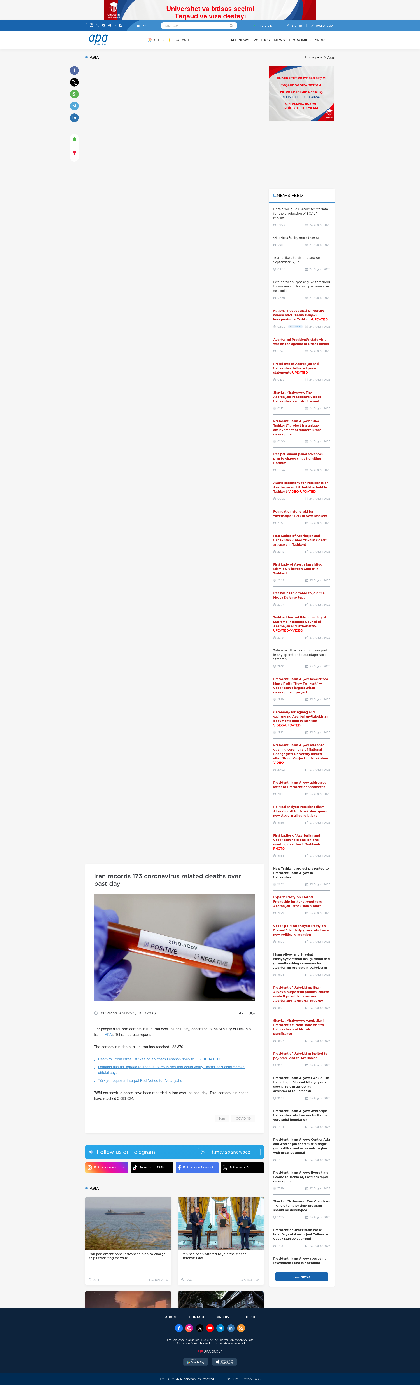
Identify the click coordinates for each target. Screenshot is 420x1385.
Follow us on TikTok (152, 1167)
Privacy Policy (252, 1379)
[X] (97, 26)
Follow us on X (239, 1167)
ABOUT (171, 1317)
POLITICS (262, 40)
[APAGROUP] (210, 1351)
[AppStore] (224, 1362)
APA (108, 1035)
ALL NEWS (239, 40)
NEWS (279, 40)
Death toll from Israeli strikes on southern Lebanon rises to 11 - (159, 1059)
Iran (222, 1118)
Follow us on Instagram (109, 1167)
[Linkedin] (115, 26)
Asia (331, 57)
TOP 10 (249, 1317)
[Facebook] (86, 25)
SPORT (321, 40)
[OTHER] (331, 40)
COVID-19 (243, 1118)
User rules (232, 1379)
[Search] (231, 26)
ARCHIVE (224, 1317)
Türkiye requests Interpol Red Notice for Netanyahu (140, 1081)
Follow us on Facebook (198, 1167)
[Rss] (120, 26)
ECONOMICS (300, 40)
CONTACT (197, 1317)
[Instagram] (91, 25)
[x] (200, 1328)
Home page (313, 57)
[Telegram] (109, 26)
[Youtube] (103, 26)
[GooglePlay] (195, 1362)
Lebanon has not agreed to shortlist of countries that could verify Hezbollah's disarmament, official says (172, 1070)
